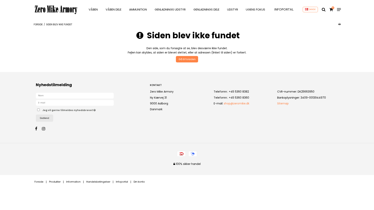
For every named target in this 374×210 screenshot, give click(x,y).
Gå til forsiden (187, 59)
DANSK (312, 9)
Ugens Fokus (255, 9)
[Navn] (75, 95)
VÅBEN (93, 9)
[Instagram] (45, 128)
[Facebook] (38, 128)
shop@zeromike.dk (236, 103)
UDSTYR (232, 9)
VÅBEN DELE (113, 9)
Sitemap (283, 103)
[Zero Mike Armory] (56, 9)
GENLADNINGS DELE (206, 9)
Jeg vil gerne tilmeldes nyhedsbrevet (83, 109)
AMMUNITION (138, 9)
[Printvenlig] (339, 24)
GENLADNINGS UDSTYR (170, 9)
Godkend (44, 118)
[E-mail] (75, 103)
